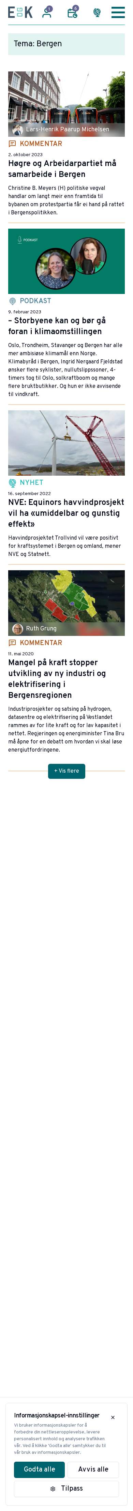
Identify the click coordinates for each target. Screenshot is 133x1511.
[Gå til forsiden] (20, 12)
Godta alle (39, 1469)
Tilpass (72, 1488)
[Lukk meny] (118, 12)
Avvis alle (93, 1469)
